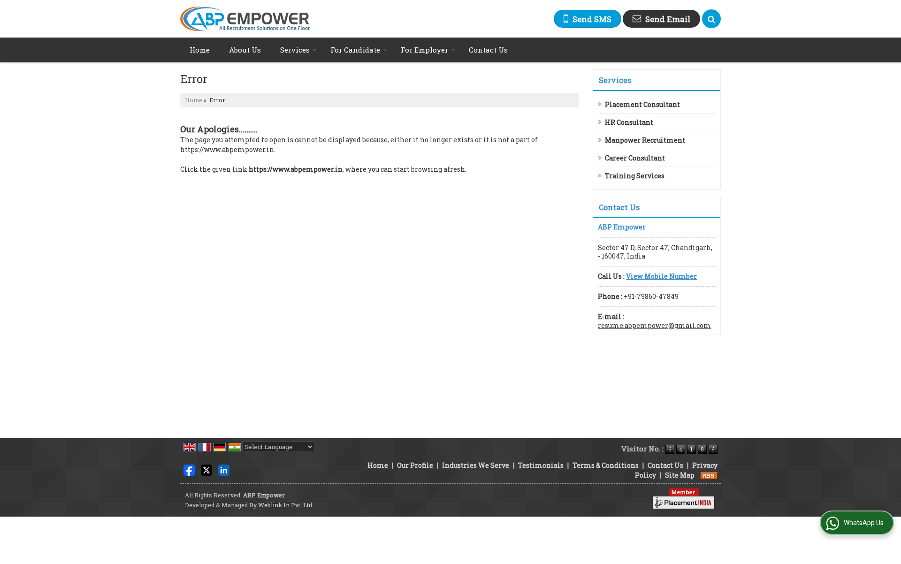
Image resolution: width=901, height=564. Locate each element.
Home (200, 49)
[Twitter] (206, 469)
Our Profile (415, 465)
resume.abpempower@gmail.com (654, 325)
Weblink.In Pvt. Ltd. (285, 505)
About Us (245, 49)
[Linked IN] (223, 469)
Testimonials (541, 465)
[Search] (711, 18)
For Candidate (355, 49)
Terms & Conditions (606, 465)
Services (295, 49)
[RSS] (709, 475)
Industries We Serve (475, 465)
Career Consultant (635, 157)
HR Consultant (629, 122)
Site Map (680, 475)
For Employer (424, 49)
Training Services (634, 175)
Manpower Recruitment (645, 140)
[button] (661, 276)
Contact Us (488, 49)
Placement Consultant (642, 104)
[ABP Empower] (245, 19)
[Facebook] (189, 469)
